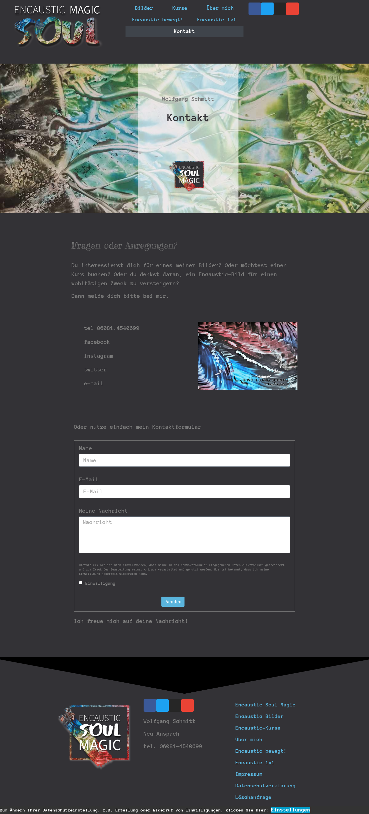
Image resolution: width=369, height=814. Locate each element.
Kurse (180, 8)
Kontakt (184, 31)
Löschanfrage (253, 797)
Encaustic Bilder (259, 716)
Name (85, 448)
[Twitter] (267, 9)
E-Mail (89, 479)
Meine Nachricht (103, 511)
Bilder (144, 8)
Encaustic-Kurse (258, 728)
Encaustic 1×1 (216, 20)
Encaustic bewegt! (157, 20)
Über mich (220, 8)
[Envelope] (292, 9)
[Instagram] (280, 9)
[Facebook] (255, 9)
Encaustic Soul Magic (265, 705)
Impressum (249, 774)
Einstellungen (290, 810)
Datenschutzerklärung (265, 786)
